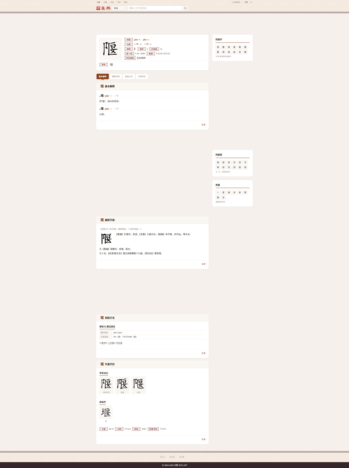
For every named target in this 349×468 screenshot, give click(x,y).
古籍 (105, 2)
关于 (163, 456)
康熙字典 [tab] (116, 76)
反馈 (203, 124)
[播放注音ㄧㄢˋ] (141, 44)
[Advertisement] (174, 22)
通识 (125, 2)
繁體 (246, 2)
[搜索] (185, 8)
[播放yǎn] (148, 40)
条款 (172, 456)
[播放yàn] (140, 40)
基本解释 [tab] (102, 76)
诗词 (112, 2)
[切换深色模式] (251, 2)
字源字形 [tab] (142, 76)
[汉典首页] (103, 8)
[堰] (111, 64)
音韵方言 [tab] (129, 76)
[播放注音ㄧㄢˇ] (151, 44)
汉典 (98, 2)
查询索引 (237, 2)
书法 (119, 2)
